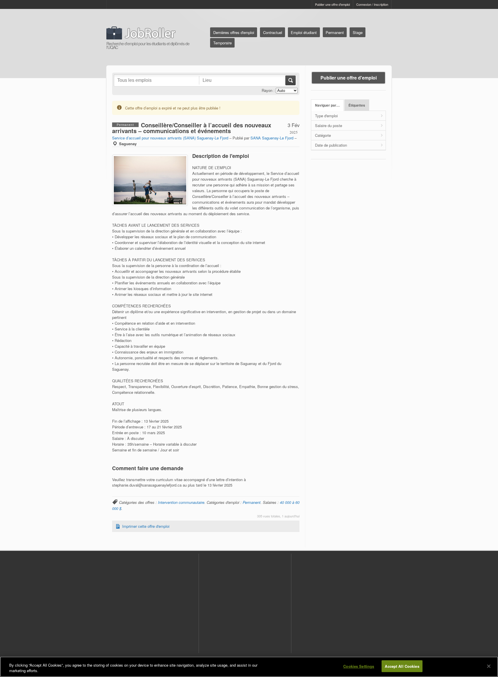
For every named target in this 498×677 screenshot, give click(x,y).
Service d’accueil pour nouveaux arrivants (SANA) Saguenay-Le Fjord (170, 138)
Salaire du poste (328, 125)
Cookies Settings (358, 666)
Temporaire (222, 43)
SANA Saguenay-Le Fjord (271, 138)
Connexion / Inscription (372, 4)
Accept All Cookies (402, 666)
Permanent (335, 32)
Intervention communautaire (181, 502)
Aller (290, 80)
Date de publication (331, 145)
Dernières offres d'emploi (233, 32)
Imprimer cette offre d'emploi (145, 526)
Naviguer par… (327, 105)
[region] (249, 667)
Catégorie (323, 135)
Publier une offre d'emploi (332, 4)
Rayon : (268, 90)
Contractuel (272, 32)
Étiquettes (356, 105)
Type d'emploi (326, 115)
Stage (358, 32)
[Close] (488, 666)
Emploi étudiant (304, 32)
